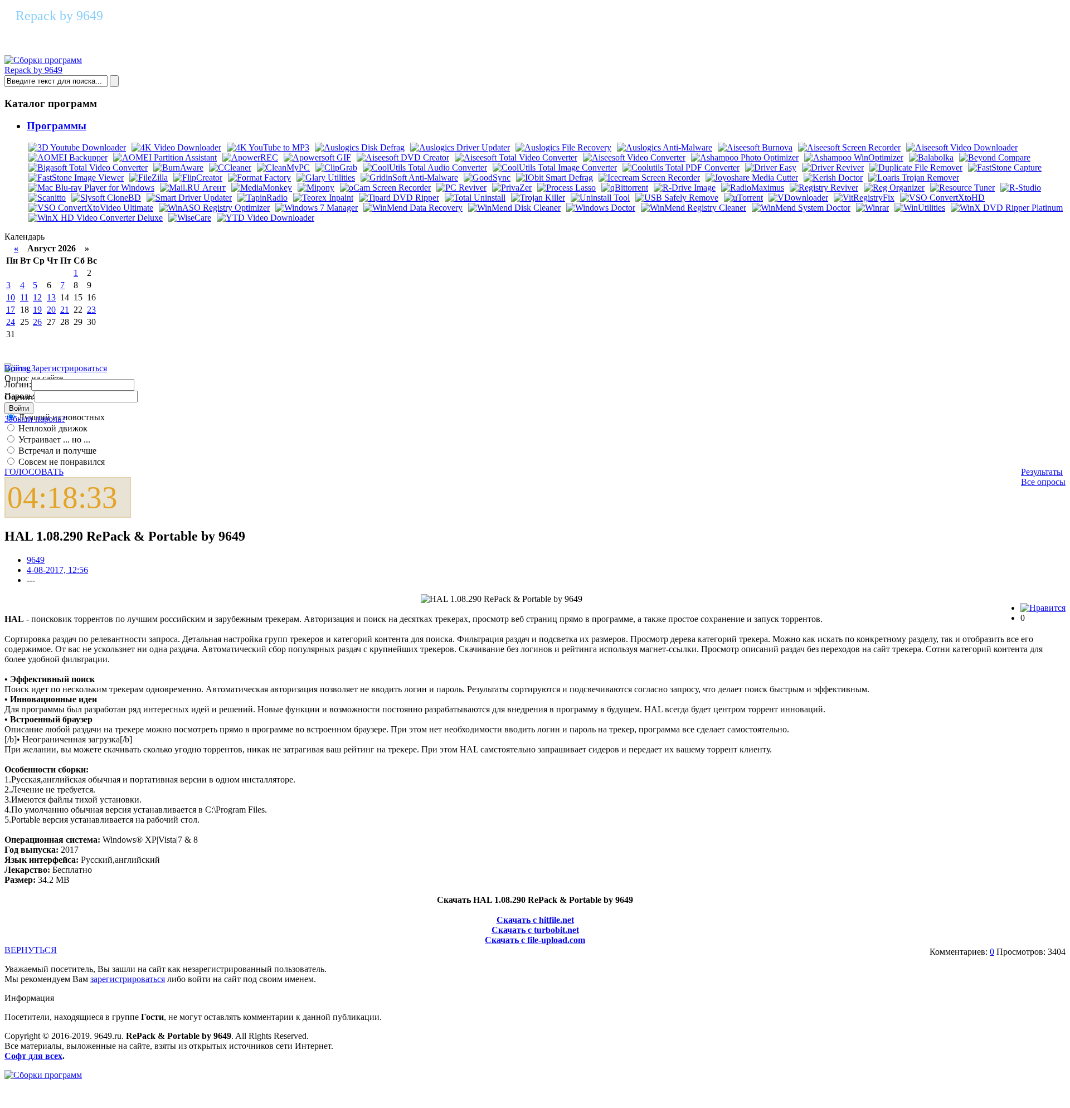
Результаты (1042, 472)
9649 (36, 560)
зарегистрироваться (127, 979)
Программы (56, 126)
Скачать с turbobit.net (535, 930)
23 (91, 309)
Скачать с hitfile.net (535, 920)
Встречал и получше (56, 450)
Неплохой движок (51, 428)
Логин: (17, 384)
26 (37, 322)
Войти (16, 368)
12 (37, 297)
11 (24, 297)
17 (10, 309)
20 (51, 309)
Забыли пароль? (34, 419)
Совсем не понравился (60, 461)
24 (10, 322)
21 (64, 309)
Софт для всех (33, 1056)
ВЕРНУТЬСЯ (30, 950)
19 (37, 309)
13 (51, 297)
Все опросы (1043, 482)
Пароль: (19, 396)
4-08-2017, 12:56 (57, 570)
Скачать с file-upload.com (535, 940)
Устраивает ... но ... (53, 439)
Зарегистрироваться (69, 368)
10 (10, 297)
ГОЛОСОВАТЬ (34, 472)
